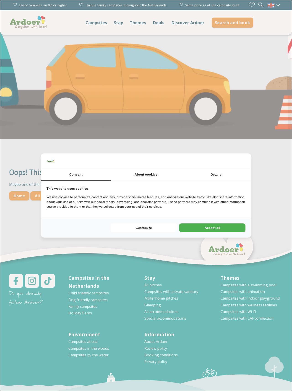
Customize (144, 228)
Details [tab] (216, 174)
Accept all (212, 228)
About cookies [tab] (146, 174)
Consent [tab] (76, 174)
